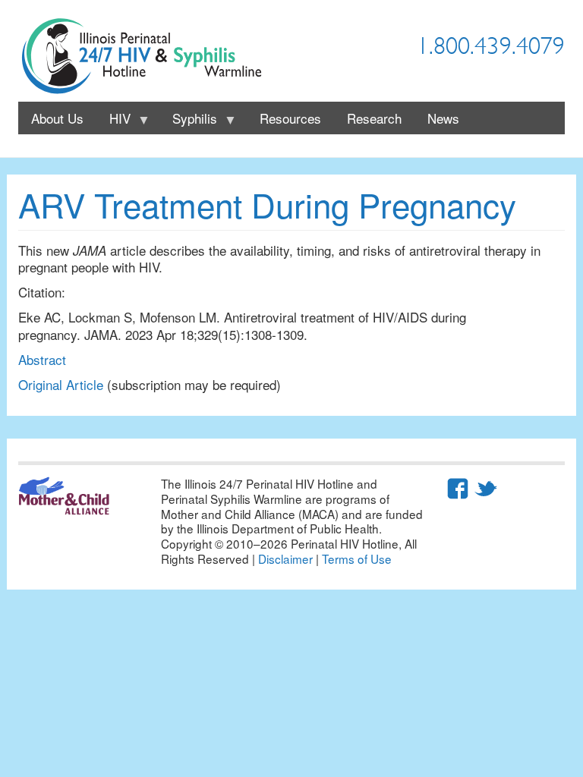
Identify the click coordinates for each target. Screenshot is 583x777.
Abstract (42, 359)
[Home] (147, 56)
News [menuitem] (443, 118)
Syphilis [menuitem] (188, 121)
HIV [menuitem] (113, 121)
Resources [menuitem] (290, 118)
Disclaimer (285, 558)
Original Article (60, 384)
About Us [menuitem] (57, 118)
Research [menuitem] (374, 118)
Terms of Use (357, 558)
